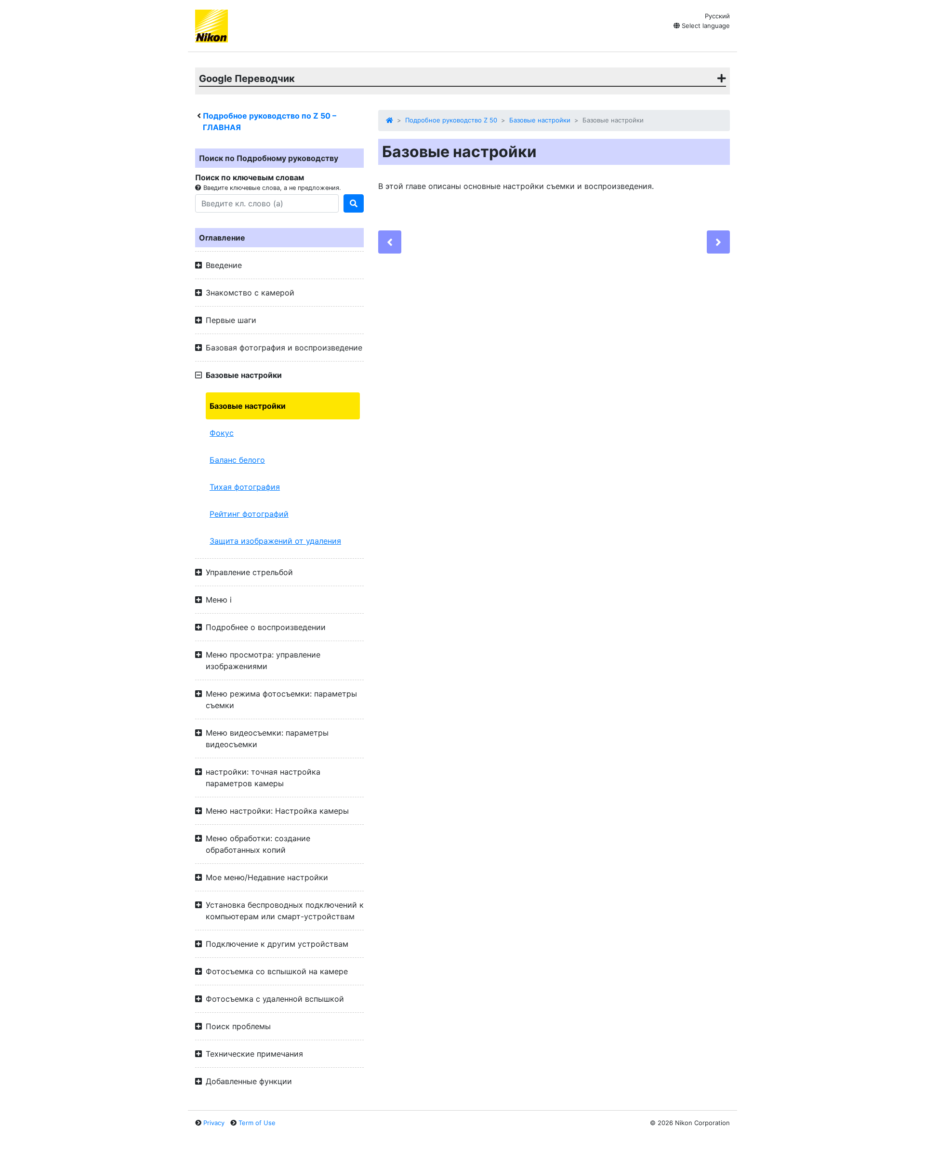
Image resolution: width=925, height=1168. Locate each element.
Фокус (222, 433)
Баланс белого (237, 460)
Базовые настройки (248, 406)
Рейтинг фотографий (249, 514)
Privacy (214, 1123)
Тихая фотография (245, 487)
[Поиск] (354, 203)
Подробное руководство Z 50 (451, 120)
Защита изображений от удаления (275, 541)
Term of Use (257, 1123)
